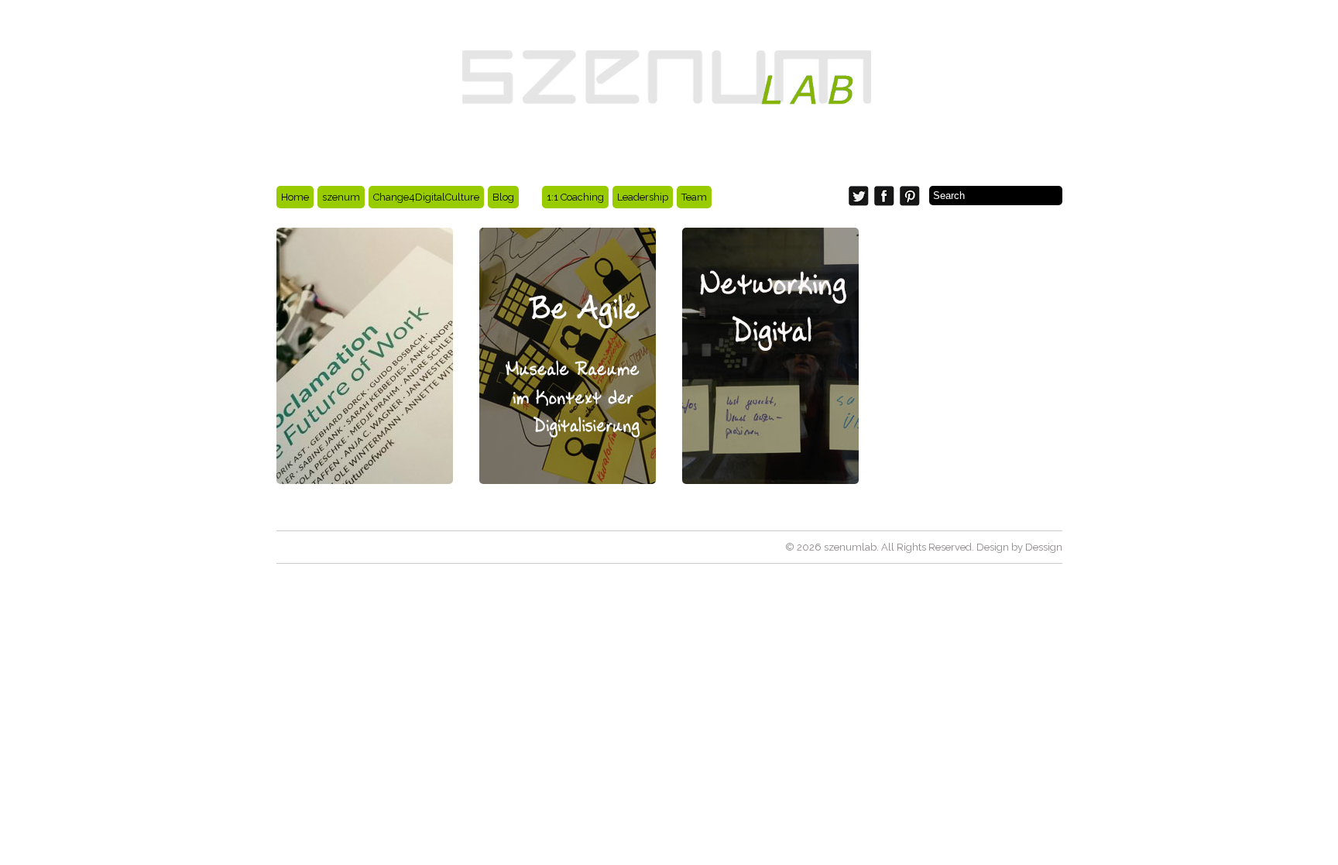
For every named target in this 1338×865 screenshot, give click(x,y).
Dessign (1043, 547)
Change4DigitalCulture (426, 197)
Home (295, 197)
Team (694, 197)
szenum (341, 197)
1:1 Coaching (575, 197)
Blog (503, 197)
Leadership (642, 197)
